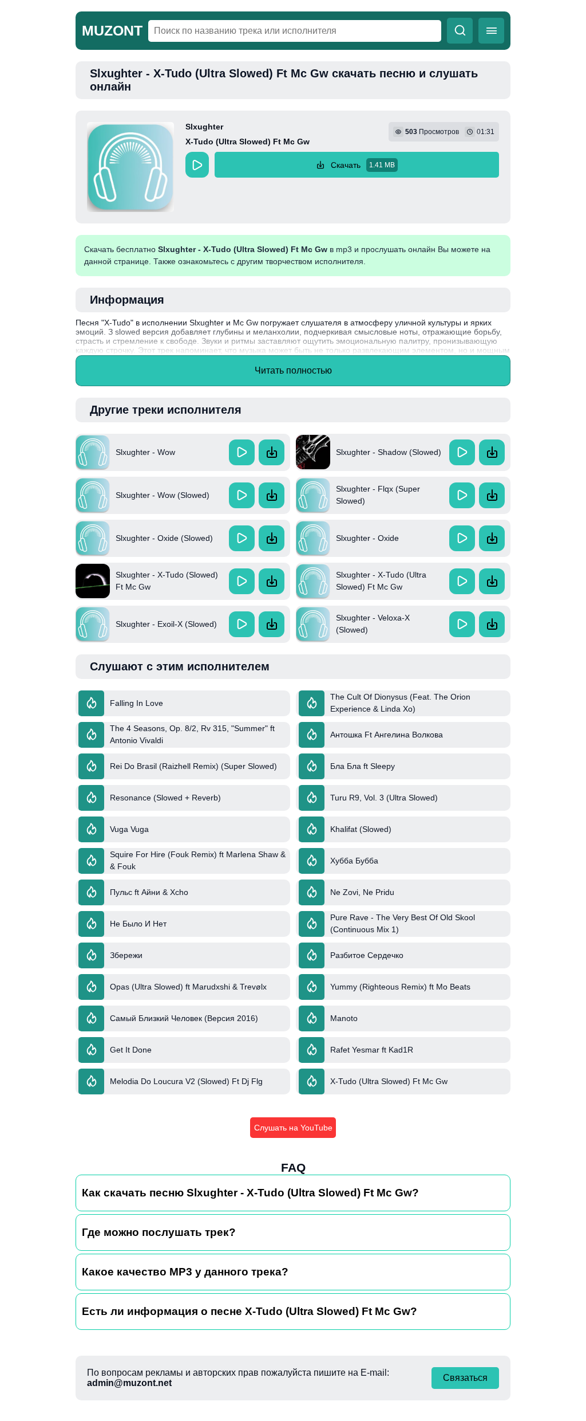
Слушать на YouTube (293, 1127)
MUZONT (112, 30)
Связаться (465, 1378)
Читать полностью (293, 370)
